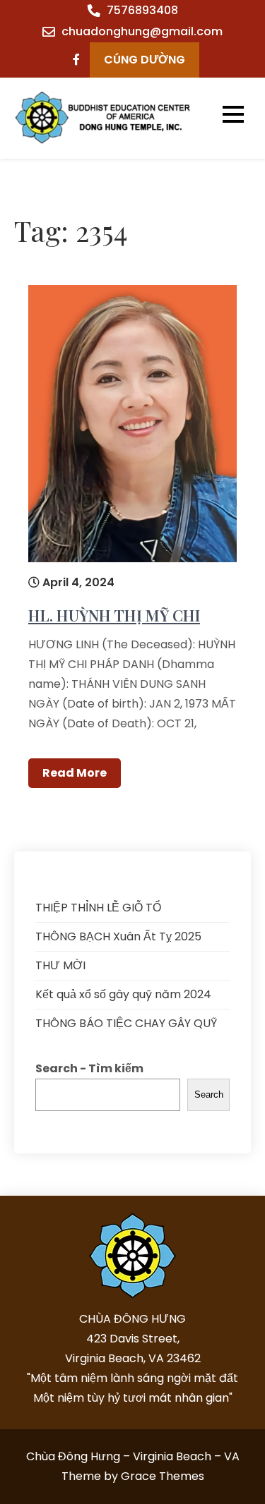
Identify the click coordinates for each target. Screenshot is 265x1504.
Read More (74, 773)
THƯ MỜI (60, 965)
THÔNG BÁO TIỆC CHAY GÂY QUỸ (126, 1023)
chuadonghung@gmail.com (142, 31)
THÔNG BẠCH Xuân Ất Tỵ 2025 (118, 936)
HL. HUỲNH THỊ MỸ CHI (114, 615)
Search (208, 1094)
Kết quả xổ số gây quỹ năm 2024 (123, 994)
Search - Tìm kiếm (89, 1068)
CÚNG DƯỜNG (144, 59)
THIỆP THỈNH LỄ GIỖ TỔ (98, 907)
